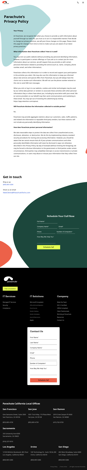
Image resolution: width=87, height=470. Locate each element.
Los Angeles (9, 446)
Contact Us (60, 320)
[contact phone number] (78, 3)
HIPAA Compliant (62, 308)
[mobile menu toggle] (83, 3)
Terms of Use (63, 466)
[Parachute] (6, 2)
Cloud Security (33, 308)
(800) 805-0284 (8, 184)
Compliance (6, 308)
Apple (32, 320)
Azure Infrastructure (35, 317)
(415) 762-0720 (58, 422)
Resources (60, 317)
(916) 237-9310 (8, 441)
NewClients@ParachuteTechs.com (16, 192)
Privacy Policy (53, 466)
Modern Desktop (34, 311)
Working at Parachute (64, 314)
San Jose (32, 409)
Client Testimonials (63, 311)
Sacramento (9, 428)
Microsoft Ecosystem (36, 302)
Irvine (34, 446)
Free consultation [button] (10, 289)
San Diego (64, 446)
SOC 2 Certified (62, 305)
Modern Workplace (35, 314)
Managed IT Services (9, 302)
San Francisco (10, 409)
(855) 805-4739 (8, 422)
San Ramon (59, 409)
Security (5, 305)
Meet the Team (62, 302)
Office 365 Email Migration (36, 305)
